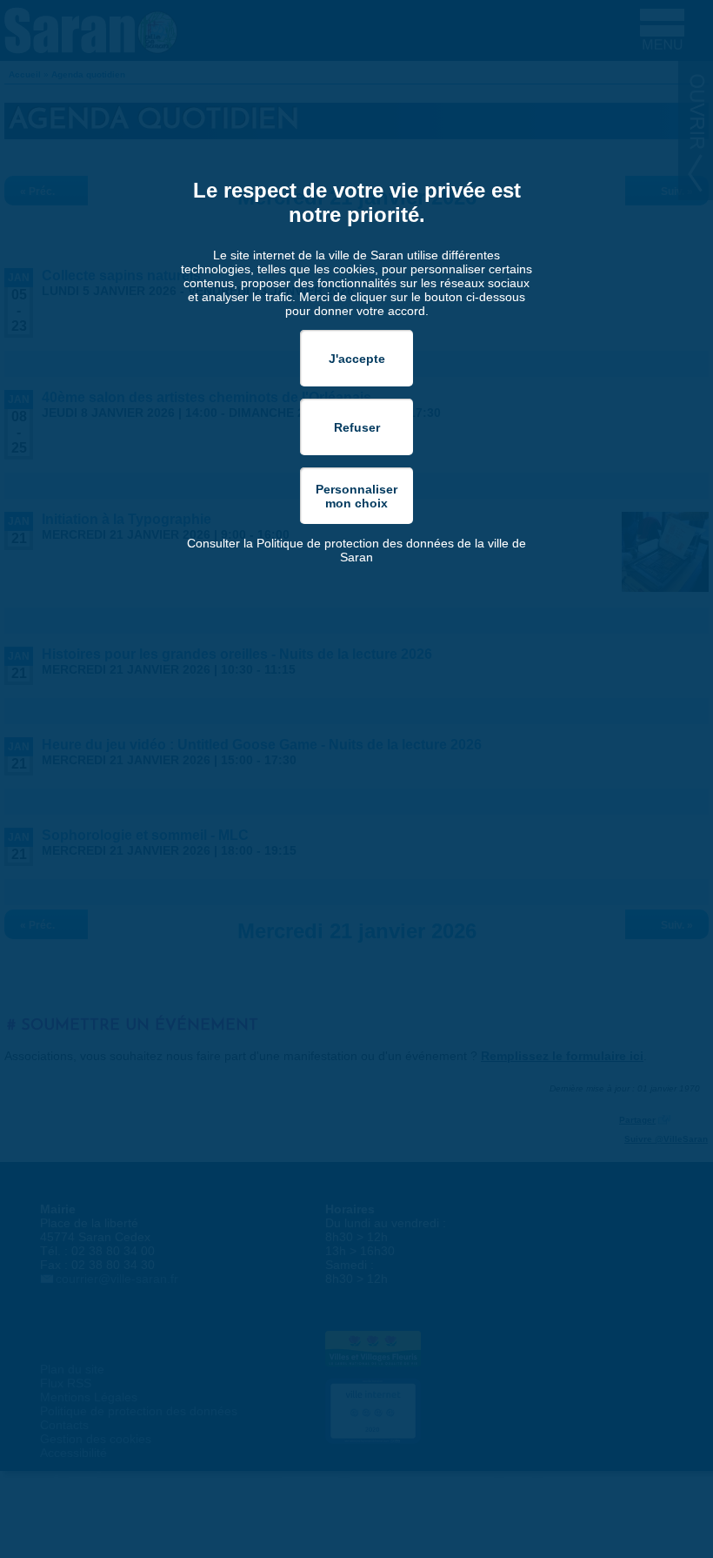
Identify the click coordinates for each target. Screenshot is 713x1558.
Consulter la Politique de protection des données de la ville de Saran (356, 550)
